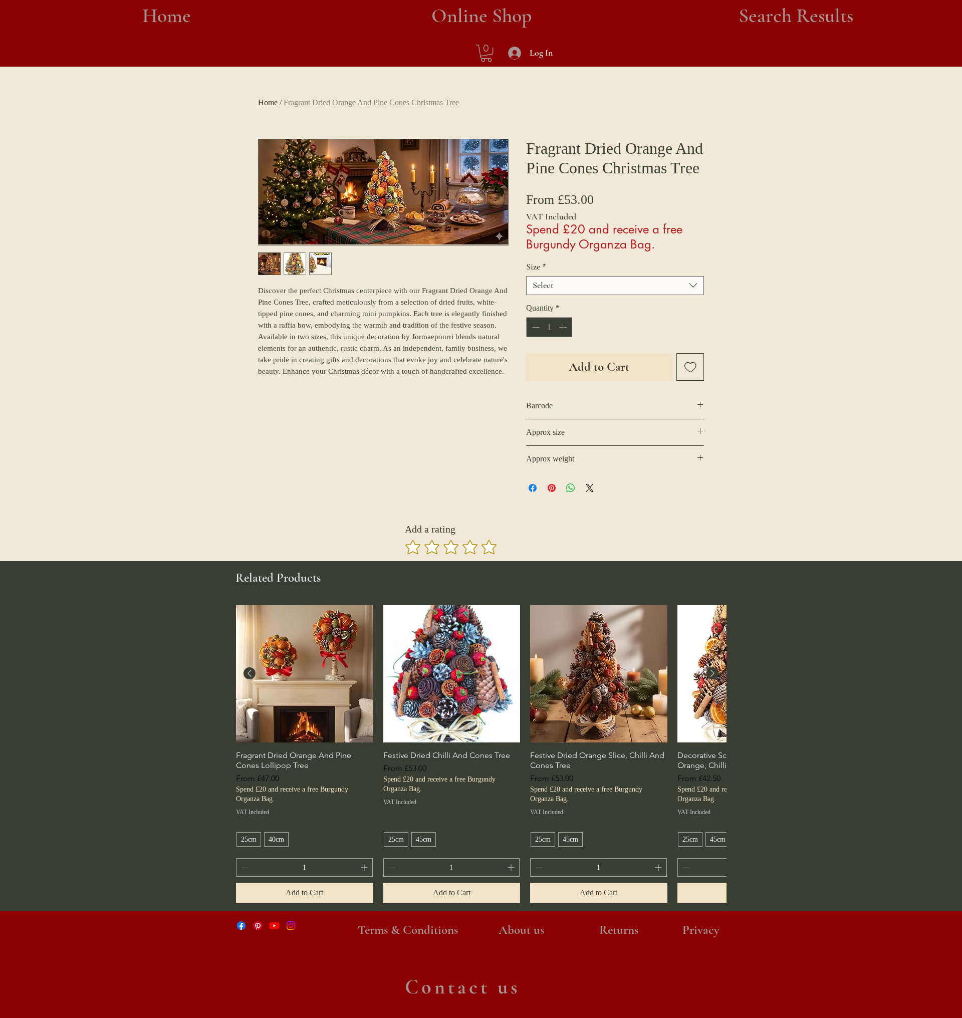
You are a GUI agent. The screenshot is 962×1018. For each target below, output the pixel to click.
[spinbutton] (549, 327)
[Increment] (564, 327)
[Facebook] (241, 925)
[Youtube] (274, 925)
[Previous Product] (250, 673)
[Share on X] (590, 488)
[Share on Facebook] (533, 488)
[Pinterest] (258, 925)
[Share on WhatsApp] (571, 488)
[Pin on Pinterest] (552, 488)
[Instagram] (291, 925)
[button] (486, 53)
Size (536, 267)
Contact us (462, 987)
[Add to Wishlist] (690, 367)
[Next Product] (712, 673)
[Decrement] (535, 327)
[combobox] (615, 285)
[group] (481, 754)
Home (268, 102)
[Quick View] (304, 673)
